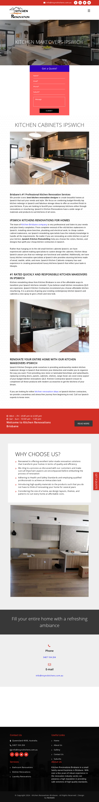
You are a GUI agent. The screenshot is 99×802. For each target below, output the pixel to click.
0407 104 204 (49, 657)
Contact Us (58, 754)
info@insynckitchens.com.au (58, 2)
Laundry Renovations (21, 776)
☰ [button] (89, 10)
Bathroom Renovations (22, 767)
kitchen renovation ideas (47, 391)
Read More (83, 424)
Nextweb (51, 798)
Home (56, 740)
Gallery (57, 749)
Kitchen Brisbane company (34, 224)
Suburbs (57, 759)
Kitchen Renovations (21, 772)
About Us (58, 745)
